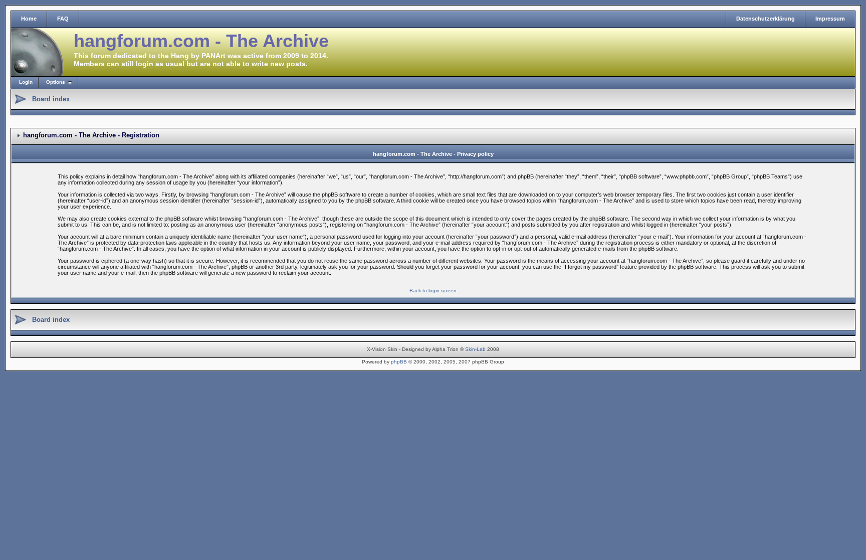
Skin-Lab (475, 349)
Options (55, 82)
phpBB (399, 361)
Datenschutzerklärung (765, 19)
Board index (51, 99)
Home (29, 19)
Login (26, 82)
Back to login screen (433, 290)
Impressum (830, 19)
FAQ (63, 19)
